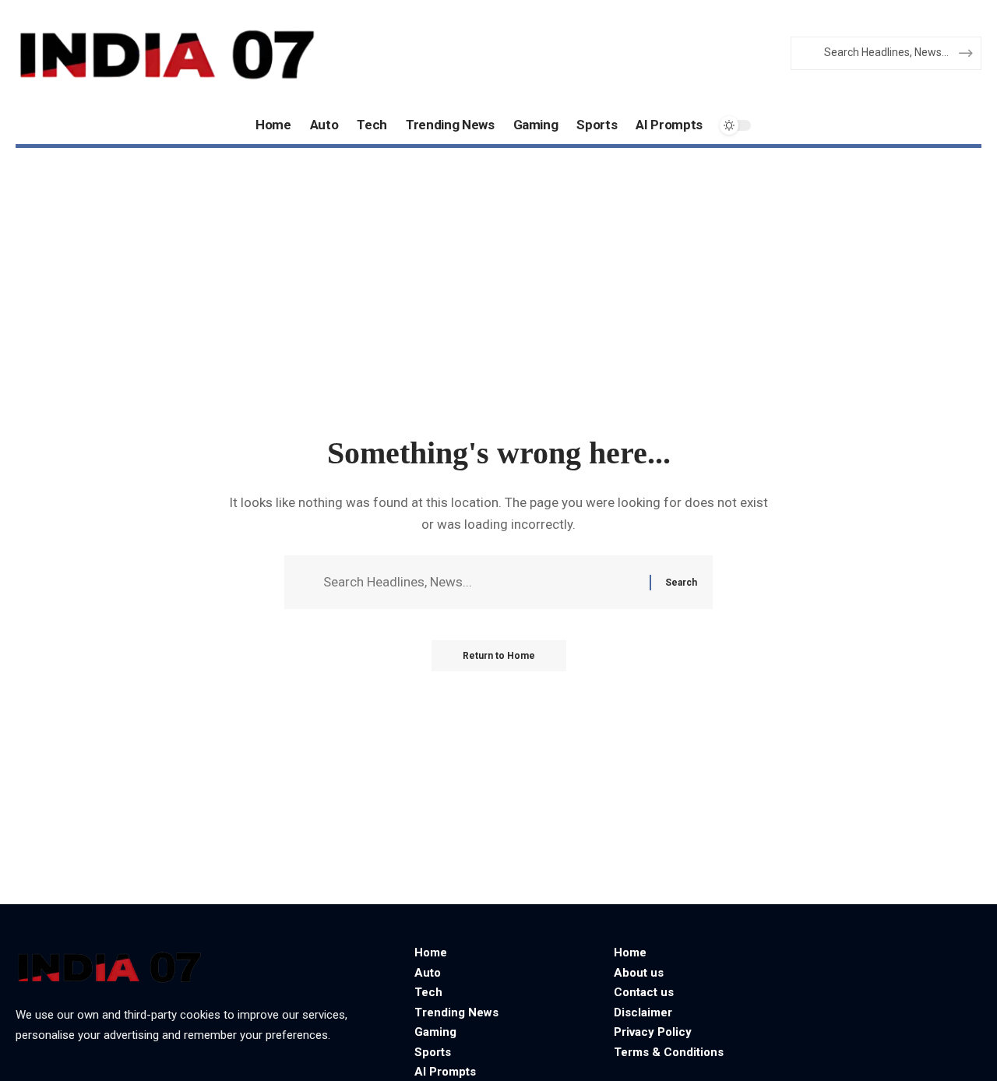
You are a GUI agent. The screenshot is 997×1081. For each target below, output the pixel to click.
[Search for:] (481, 582)
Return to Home (499, 655)
